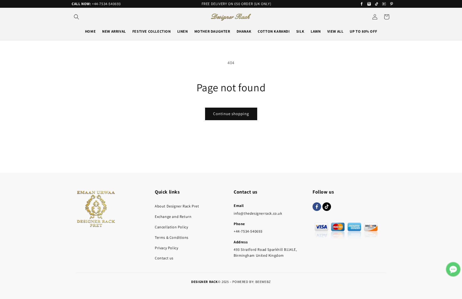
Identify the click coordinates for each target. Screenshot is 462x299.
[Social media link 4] (384, 4)
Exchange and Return (173, 216)
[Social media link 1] (361, 4)
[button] (76, 17)
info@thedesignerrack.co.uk (258, 213)
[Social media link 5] (391, 4)
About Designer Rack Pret (177, 206)
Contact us (164, 258)
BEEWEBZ (263, 281)
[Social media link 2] (369, 4)
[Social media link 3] (376, 4)
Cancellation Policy (171, 227)
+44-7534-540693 (106, 3)
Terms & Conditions (171, 237)
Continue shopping (231, 113)
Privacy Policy (166, 247)
